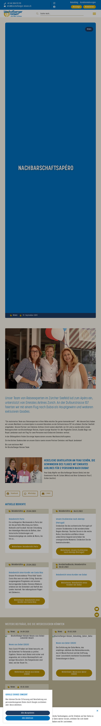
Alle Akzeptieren (27, 713)
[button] (97, 711)
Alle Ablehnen (27, 718)
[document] (50, 363)
